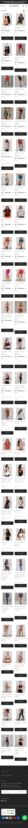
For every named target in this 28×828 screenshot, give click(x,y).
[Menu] (1, 6)
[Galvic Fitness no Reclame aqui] (8, 815)
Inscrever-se (22, 791)
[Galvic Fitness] (14, 6)
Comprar (7, 38)
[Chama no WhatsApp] (24, 817)
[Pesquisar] (5, 6)
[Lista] (26, 11)
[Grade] (23, 11)
